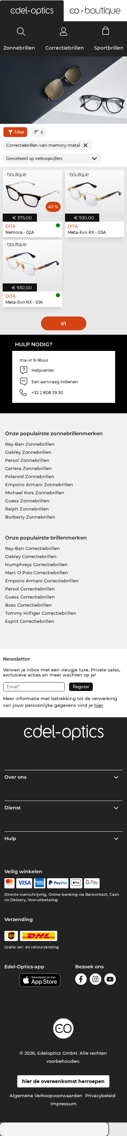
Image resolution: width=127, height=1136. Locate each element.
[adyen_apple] (76, 883)
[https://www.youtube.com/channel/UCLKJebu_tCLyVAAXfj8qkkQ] (110, 980)
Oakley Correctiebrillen (31, 556)
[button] (32, 10)
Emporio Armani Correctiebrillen (42, 580)
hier (98, 705)
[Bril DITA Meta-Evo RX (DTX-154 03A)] (95, 192)
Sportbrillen (109, 48)
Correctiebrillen (64, 48)
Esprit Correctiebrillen (29, 621)
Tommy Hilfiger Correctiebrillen (40, 613)
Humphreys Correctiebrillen (36, 564)
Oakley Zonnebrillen (28, 452)
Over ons (15, 777)
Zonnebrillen (19, 48)
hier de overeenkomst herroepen (63, 1081)
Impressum (63, 1103)
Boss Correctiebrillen (28, 605)
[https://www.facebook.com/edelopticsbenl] (81, 980)
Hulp (10, 838)
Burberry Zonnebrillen (30, 517)
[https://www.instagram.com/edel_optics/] (95, 980)
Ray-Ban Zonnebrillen (30, 444)
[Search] (21, 31)
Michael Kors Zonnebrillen (34, 492)
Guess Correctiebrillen (30, 597)
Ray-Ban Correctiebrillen (32, 548)
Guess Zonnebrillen (27, 500)
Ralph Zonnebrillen (27, 508)
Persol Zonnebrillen (27, 460)
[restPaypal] (57, 883)
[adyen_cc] (9, 883)
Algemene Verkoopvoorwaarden (45, 1095)
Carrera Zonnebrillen (28, 468)
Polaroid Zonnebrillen (29, 476)
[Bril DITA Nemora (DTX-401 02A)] (32, 192)
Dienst (12, 808)
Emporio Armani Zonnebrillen (39, 484)
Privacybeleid (100, 1095)
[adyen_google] (92, 883)
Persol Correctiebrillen (30, 588)
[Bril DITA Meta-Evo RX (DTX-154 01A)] (32, 261)
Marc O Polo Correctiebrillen (36, 572)
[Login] (63, 31)
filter (19, 132)
